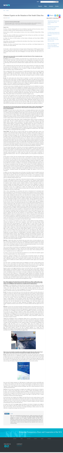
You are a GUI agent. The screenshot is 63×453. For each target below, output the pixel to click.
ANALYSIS (28, 438)
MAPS (22, 438)
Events (56, 6)
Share (51, 15)
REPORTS (14, 438)
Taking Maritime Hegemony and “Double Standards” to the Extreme (53, 22)
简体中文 (38, 1)
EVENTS (35, 438)
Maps (45, 6)
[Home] (6, 5)
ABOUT (42, 438)
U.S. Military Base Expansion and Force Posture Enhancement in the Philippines (54, 34)
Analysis (51, 6)
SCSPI (11, 413)
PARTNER (49, 438)
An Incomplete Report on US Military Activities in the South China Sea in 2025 (53, 39)
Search (57, 1)
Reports (40, 6)
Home (4, 10)
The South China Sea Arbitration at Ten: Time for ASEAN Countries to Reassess (53, 28)
